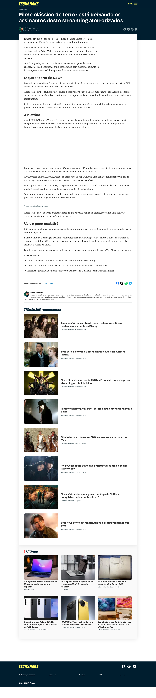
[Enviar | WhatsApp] (132, 29)
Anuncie (123, 675)
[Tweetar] (128, 29)
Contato (82, 675)
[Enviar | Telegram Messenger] (136, 29)
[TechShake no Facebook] (123, 666)
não (51, 283)
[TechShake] (29, 4)
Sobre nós (52, 675)
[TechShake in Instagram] (129, 666)
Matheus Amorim (36, 292)
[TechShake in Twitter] (134, 666)
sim (45, 283)
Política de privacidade (27, 675)
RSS (100, 675)
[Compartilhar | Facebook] (124, 29)
